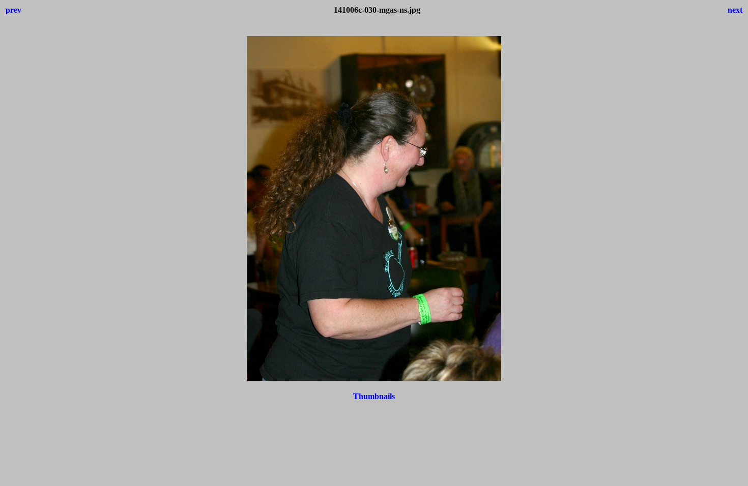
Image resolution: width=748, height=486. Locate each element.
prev (13, 10)
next (735, 10)
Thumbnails (374, 396)
